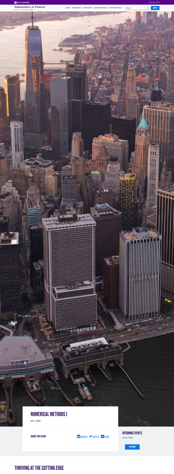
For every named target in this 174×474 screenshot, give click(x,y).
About (67, 8)
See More (132, 446)
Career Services (101, 8)
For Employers (115, 8)
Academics (76, 8)
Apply (155, 8)
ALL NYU (156, 2)
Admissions (87, 8)
